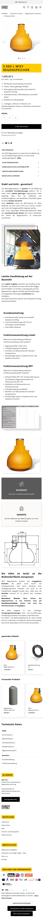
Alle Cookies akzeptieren (21, 914)
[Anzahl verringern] (4, 117)
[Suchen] (24, 7)
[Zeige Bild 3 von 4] (22, 58)
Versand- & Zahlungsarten (10, 832)
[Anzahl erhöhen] (15, 117)
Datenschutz (6, 825)
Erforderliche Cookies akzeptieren (21, 908)
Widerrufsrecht (7, 835)
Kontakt (4, 859)
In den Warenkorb (21, 126)
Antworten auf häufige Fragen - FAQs (14, 853)
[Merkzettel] (28, 7)
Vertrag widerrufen (10, 799)
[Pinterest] (11, 143)
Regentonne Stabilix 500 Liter (9, 709)
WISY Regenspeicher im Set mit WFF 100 (10, 666)
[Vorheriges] (4, 41)
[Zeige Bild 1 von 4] (18, 58)
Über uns (5, 856)
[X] (9, 143)
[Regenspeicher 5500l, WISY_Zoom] (21, 38)
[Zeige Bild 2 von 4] (20, 58)
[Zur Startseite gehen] (11, 7)
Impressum (5, 822)
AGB (3, 828)
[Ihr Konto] (32, 7)
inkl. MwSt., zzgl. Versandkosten (12, 79)
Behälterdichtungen (34, 666)
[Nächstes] (39, 41)
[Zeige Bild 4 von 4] (24, 58)
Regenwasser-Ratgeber (9, 850)
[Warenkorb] (36, 7)
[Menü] (40, 7)
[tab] (21, 154)
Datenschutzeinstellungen (22, 903)
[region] (21, 41)
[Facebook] (6, 143)
